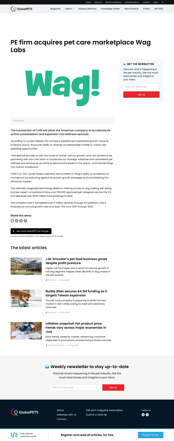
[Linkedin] (143, 414)
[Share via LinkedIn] (16, 221)
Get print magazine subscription (104, 410)
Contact (146, 2)
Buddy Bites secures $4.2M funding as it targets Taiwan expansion (76, 293)
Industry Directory (88, 8)
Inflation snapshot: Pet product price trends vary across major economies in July (76, 328)
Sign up (141, 94)
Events (146, 8)
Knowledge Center (110, 8)
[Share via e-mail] (12, 221)
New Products (131, 8)
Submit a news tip (96, 414)
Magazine (55, 8)
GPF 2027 (158, 8)
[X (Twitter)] (147, 414)
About (60, 410)
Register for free (151, 435)
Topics (68, 8)
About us (98, 2)
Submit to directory (113, 2)
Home (88, 2)
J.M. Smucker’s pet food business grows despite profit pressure (76, 261)
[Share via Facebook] (25, 221)
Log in (155, 2)
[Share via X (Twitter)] (21, 221)
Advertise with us (132, 2)
